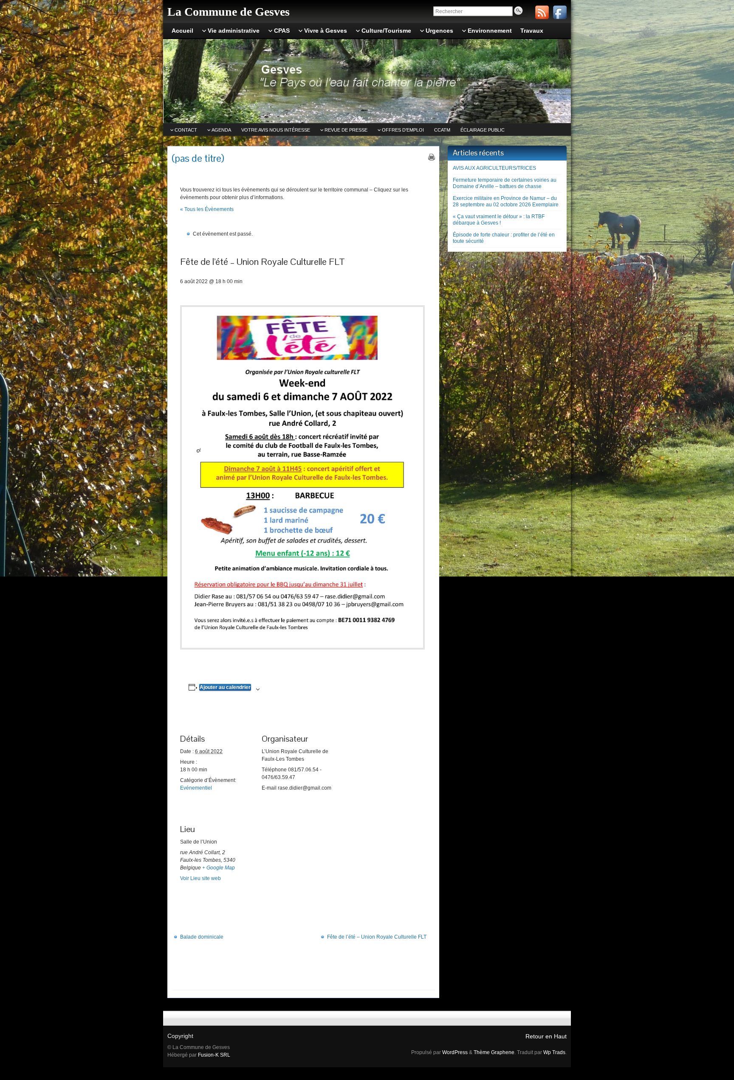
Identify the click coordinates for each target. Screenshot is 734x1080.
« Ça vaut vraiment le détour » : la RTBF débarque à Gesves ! (499, 220)
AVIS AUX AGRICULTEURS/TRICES (494, 168)
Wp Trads (554, 1052)
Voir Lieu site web (200, 878)
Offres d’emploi (403, 129)
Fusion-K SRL (214, 1055)
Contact (186, 129)
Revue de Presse (346, 129)
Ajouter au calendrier (225, 687)
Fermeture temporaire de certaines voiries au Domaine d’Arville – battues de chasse (504, 183)
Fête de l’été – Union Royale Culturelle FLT (376, 937)
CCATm (442, 129)
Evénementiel (196, 788)
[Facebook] (560, 12)
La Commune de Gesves (228, 11)
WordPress (455, 1052)
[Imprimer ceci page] (431, 157)
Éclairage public (482, 129)
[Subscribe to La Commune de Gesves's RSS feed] (542, 12)
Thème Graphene (494, 1052)
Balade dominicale (201, 937)
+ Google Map (218, 868)
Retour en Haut (546, 1036)
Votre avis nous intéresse (275, 129)
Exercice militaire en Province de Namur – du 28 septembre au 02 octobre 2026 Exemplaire (506, 201)
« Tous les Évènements (207, 209)
